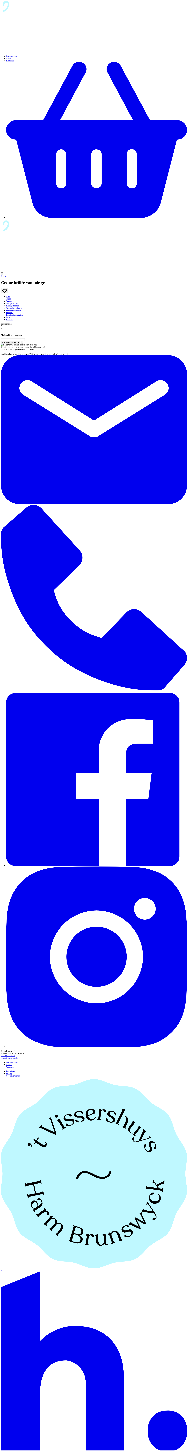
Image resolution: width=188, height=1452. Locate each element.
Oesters (9, 317)
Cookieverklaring (13, 1076)
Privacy (9, 1073)
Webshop (10, 61)
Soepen (9, 301)
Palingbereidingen (13, 310)
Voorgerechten (12, 303)
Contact (9, 58)
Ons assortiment (12, 56)
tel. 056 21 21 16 (8, 1056)
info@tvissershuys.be (9, 1058)
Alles (8, 296)
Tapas (3, 276)
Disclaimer (10, 1071)
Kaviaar (9, 319)
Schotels (9, 313)
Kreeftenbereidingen (14, 315)
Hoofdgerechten (12, 306)
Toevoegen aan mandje (10, 342)
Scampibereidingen (14, 308)
